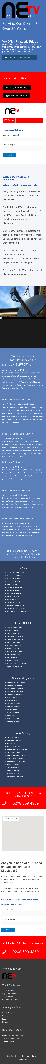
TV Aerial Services (9, 990)
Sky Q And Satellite (9, 994)
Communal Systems (10, 999)
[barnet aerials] (21, 10)
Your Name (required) (11, 135)
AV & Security (7, 997)
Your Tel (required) (10, 145)
